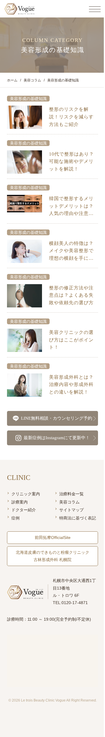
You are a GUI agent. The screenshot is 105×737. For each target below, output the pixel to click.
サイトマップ (71, 510)
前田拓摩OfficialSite (53, 537)
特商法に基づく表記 (77, 518)
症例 (15, 518)
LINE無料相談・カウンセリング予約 (56, 418)
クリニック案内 (25, 494)
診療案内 (19, 502)
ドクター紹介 (23, 510)
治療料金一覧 (71, 494)
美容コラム (69, 502)
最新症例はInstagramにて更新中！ (57, 437)
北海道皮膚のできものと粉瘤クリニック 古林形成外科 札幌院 (52, 556)
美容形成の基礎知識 (28, 98)
